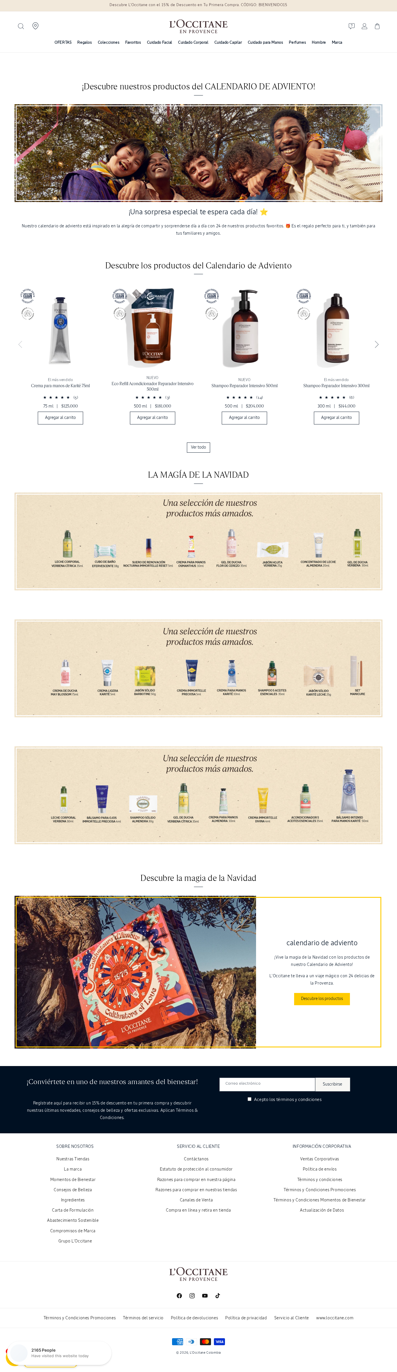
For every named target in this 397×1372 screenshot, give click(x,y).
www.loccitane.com (334, 1318)
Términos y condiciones (319, 1180)
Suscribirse (332, 1084)
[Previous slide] (20, 344)
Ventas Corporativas (319, 1159)
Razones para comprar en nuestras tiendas (196, 1190)
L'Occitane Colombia (205, 1352)
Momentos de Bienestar (73, 1180)
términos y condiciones (299, 1099)
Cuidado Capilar (228, 43)
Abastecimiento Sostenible (73, 1221)
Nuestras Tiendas (73, 1159)
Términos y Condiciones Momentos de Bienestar (319, 1200)
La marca (73, 1169)
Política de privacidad (246, 1318)
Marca (337, 43)
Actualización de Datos (322, 1210)
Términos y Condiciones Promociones (320, 1190)
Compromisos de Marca (73, 1231)
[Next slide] (376, 344)
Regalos (84, 43)
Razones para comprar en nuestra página (196, 1180)
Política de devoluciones (194, 1318)
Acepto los (287, 1099)
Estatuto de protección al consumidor (196, 1169)
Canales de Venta (196, 1200)
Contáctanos (196, 1159)
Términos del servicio (143, 1318)
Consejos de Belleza (73, 1190)
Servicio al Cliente (291, 1318)
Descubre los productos (322, 999)
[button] (21, 26)
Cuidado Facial (159, 43)
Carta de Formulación (73, 1210)
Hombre (319, 43)
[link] (60, 356)
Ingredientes (73, 1200)
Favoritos (133, 43)
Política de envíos (320, 1169)
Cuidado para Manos (265, 43)
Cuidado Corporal (193, 43)
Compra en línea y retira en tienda (198, 1210)
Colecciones (109, 43)
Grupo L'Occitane (75, 1241)
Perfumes (297, 43)
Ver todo (198, 447)
